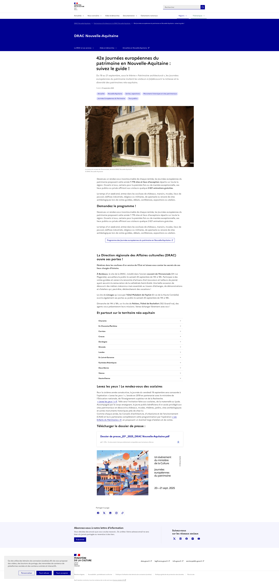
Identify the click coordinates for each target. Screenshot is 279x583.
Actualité (101, 94)
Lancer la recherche (203, 7)
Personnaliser (26, 573)
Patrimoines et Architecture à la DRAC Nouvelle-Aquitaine (112, 23)
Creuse (101, 336)
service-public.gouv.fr (194, 561)
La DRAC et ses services (82, 48)
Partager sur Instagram (116, 513)
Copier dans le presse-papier (122, 513)
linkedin (180, 538)
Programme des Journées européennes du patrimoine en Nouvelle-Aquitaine (139, 240)
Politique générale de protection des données (169, 574)
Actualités (78, 16)
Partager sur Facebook (98, 513)
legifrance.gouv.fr (161, 561)
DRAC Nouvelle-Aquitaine (82, 23)
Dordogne (103, 341)
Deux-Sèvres (104, 368)
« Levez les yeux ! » (106, 401)
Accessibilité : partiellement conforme (100, 574)
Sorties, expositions (133, 94)
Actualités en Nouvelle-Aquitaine (135, 48)
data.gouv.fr (145, 561)
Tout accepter (62, 573)
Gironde (102, 347)
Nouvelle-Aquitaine (115, 94)
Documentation (129, 16)
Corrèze (102, 331)
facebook (186, 538)
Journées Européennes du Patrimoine (111, 98)
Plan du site (190, 574)
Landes (102, 352)
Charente (102, 320)
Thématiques (197, 16)
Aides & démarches (112, 16)
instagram (193, 538)
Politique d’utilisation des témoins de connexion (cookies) (133, 574)
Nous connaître (93, 16)
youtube (199, 538)
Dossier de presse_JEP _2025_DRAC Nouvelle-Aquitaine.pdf (134, 436)
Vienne (101, 373)
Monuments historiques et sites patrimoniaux (160, 94)
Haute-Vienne (104, 378)
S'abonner (80, 539)
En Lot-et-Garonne (106, 357)
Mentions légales (79, 574)
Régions (181, 16)
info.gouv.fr (177, 561)
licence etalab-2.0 (118, 580)
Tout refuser (44, 573)
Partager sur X (104, 513)
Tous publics (133, 98)
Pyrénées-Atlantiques (108, 362)
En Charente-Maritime (108, 326)
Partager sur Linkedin (110, 513)
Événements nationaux (149, 16)
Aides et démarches (107, 48)
